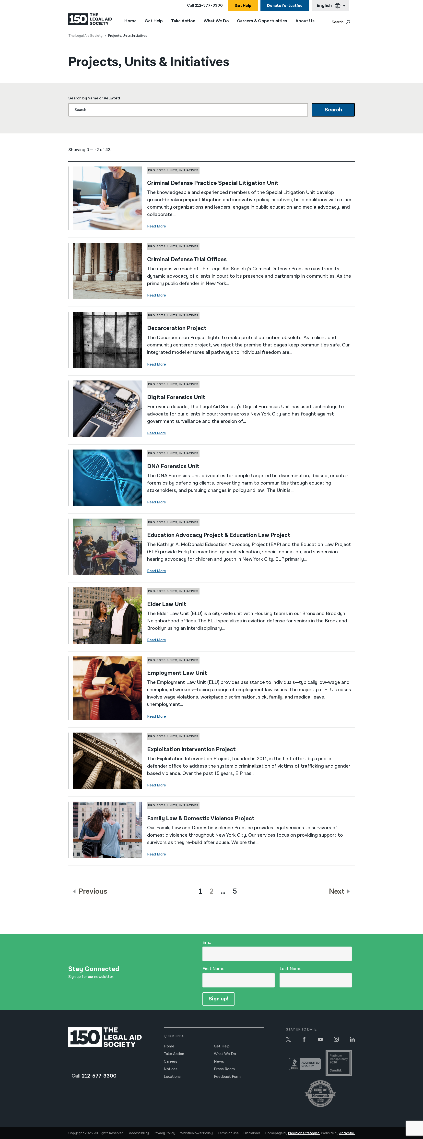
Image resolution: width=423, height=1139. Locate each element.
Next (337, 891)
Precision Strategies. (304, 1133)
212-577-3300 (209, 5)
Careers (170, 1061)
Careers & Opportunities (262, 21)
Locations (172, 1076)
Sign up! (218, 998)
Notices (170, 1069)
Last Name (291, 969)
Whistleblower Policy (196, 1133)
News (219, 1061)
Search (337, 22)
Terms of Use (228, 1133)
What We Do (216, 21)
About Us (305, 21)
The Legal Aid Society (85, 36)
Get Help (243, 5)
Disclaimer (252, 1133)
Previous (92, 891)
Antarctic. (347, 1133)
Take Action (183, 21)
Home (130, 21)
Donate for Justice (285, 5)
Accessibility (139, 1133)
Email (207, 942)
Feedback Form (227, 1076)
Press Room (224, 1069)
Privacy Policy (164, 1133)
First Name (213, 969)
